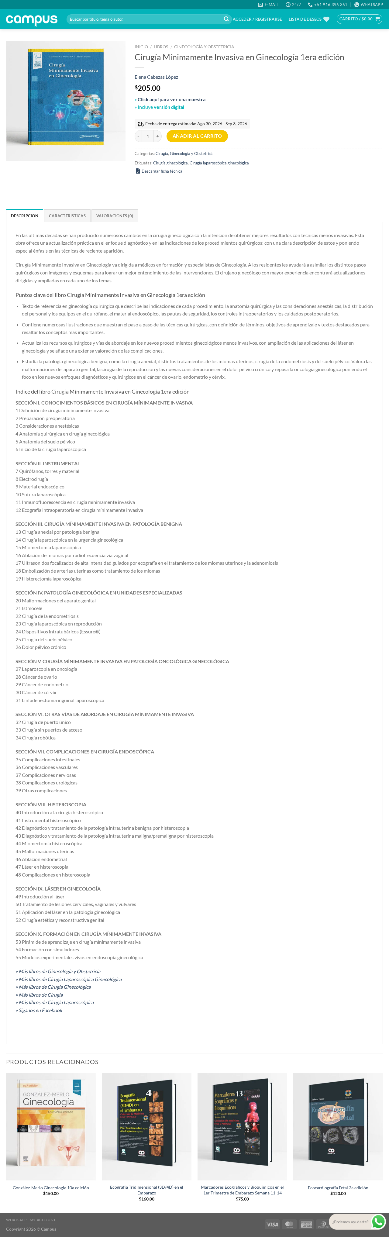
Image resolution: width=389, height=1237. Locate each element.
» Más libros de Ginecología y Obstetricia (57, 971)
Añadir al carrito (197, 136)
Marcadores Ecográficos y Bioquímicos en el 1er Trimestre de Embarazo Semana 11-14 (242, 1189)
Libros (161, 46)
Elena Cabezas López (156, 77)
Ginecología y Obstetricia (204, 46)
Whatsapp (16, 1220)
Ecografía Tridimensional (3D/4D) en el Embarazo (146, 1189)
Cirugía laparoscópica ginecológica (219, 162)
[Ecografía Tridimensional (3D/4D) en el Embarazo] (146, 1126)
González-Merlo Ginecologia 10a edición (51, 1187)
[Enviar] (226, 19)
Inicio (141, 46)
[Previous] (6, 1142)
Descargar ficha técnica (162, 171)
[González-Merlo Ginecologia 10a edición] (51, 1126)
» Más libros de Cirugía (39, 995)
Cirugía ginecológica (170, 162)
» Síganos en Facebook (38, 1010)
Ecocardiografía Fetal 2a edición (338, 1187)
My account (43, 1220)
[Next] (382, 1142)
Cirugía (162, 153)
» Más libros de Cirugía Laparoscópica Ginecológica (68, 979)
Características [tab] (67, 215)
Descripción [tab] (24, 215)
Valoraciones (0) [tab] (114, 215)
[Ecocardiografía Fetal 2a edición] (338, 1126)
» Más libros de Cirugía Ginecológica (53, 987)
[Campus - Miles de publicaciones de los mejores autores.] (31, 19)
